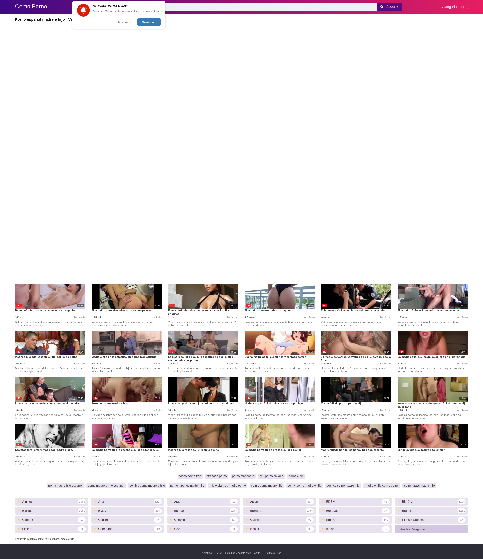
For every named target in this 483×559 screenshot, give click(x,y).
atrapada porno (216, 476)
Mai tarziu (124, 22)
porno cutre (296, 476)
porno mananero (243, 476)
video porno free (190, 476)
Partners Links (273, 552)
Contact (258, 552)
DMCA (218, 552)
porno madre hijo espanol (65, 485)
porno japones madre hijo (187, 485)
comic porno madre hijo (266, 485)
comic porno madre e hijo (304, 485)
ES (464, 6)
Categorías (450, 7)
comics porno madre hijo (343, 485)
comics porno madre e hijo (147, 485)
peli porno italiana (271, 476)
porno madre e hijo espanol (106, 485)
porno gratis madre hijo (419, 485)
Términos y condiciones (238, 552)
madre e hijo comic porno (382, 485)
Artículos (207, 552)
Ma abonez (149, 22)
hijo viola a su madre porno (228, 485)
